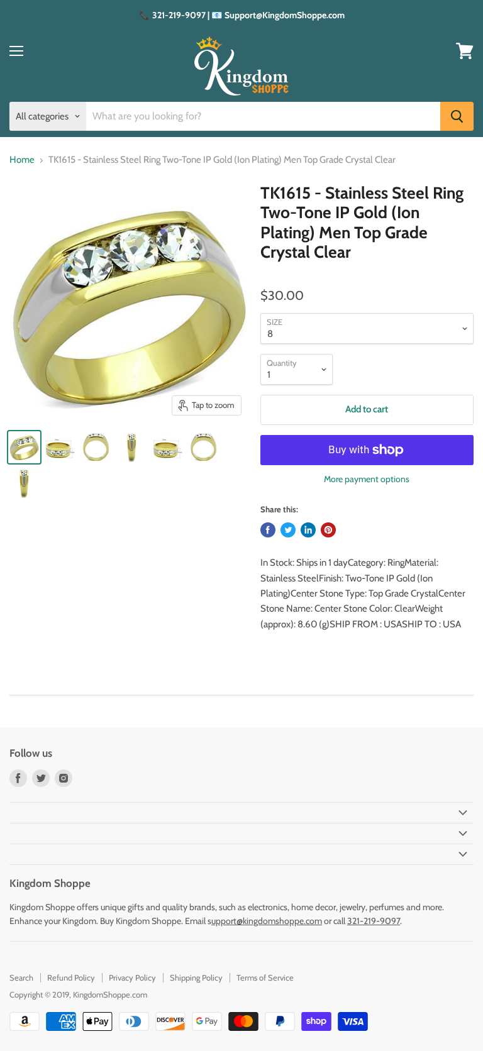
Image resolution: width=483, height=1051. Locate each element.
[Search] (457, 116)
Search (21, 977)
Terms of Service (265, 977)
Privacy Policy (132, 977)
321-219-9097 (373, 921)
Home (22, 160)
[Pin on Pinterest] (328, 529)
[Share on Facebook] (267, 529)
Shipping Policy (196, 977)
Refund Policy (71, 977)
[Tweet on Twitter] (288, 529)
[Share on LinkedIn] (308, 529)
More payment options (366, 479)
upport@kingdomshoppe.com (266, 921)
